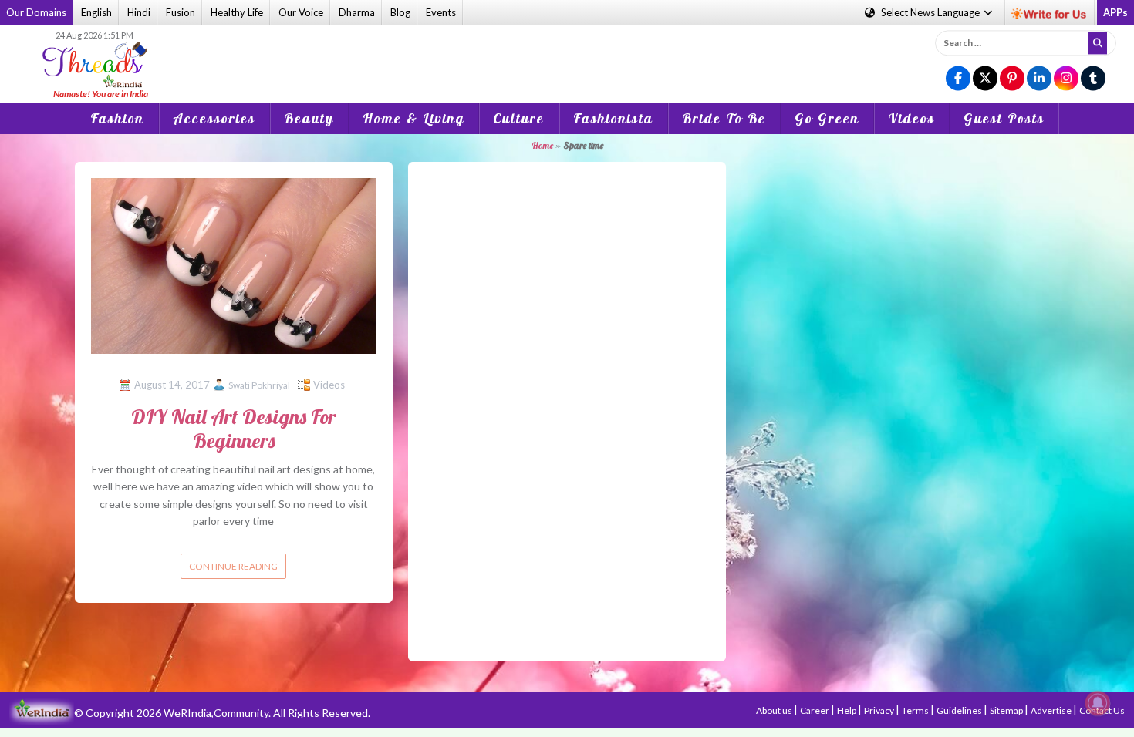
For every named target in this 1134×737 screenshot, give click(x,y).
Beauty (309, 118)
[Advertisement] (567, 53)
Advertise (1052, 710)
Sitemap (1007, 710)
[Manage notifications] (1097, 703)
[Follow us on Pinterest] (1012, 79)
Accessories (214, 118)
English (96, 12)
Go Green (827, 118)
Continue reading (233, 566)
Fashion (117, 118)
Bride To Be (724, 118)
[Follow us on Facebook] (958, 79)
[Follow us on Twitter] (985, 79)
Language (931, 12)
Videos (911, 118)
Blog (400, 12)
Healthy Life (237, 12)
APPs (1115, 12)
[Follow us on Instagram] (1066, 79)
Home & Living (413, 118)
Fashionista (613, 118)
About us (775, 710)
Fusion (180, 12)
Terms (916, 710)
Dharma (357, 12)
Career (815, 710)
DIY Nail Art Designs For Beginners (233, 428)
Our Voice (300, 12)
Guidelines (960, 710)
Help (847, 710)
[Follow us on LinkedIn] (1039, 79)
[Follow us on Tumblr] (1093, 79)
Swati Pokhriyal (259, 385)
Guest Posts (1004, 118)
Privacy (880, 710)
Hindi (138, 12)
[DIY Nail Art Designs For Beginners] (233, 264)
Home (542, 145)
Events (441, 12)
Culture (519, 118)
